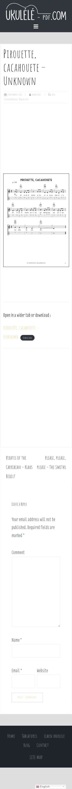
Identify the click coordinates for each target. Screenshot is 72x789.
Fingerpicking (11, 99)
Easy (53, 94)
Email (17, 670)
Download (27, 337)
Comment (18, 552)
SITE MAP (36, 757)
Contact (43, 745)
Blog (26, 745)
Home (11, 736)
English (44, 786)
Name (17, 640)
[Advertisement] (36, 137)
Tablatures (24, 99)
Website (42, 670)
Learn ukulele (54, 736)
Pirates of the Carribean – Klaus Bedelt (19, 467)
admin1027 (37, 94)
